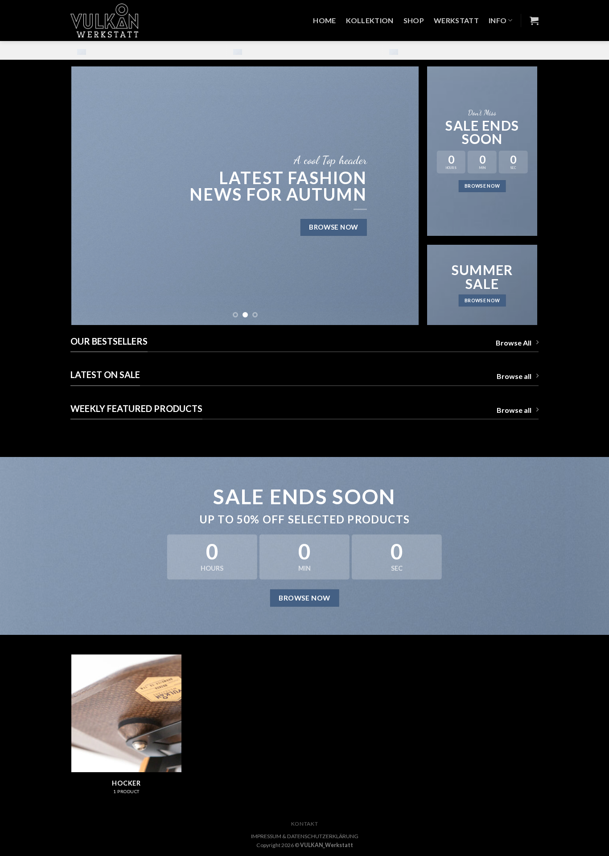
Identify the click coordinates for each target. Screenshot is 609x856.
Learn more (189, 50)
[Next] (401, 196)
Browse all (514, 376)
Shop (413, 20)
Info (497, 20)
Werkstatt (456, 20)
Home (324, 20)
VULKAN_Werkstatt (326, 845)
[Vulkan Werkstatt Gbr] (111, 20)
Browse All (513, 342)
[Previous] (90, 196)
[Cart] (534, 20)
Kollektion (370, 20)
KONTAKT (304, 823)
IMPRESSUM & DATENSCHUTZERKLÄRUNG (304, 836)
